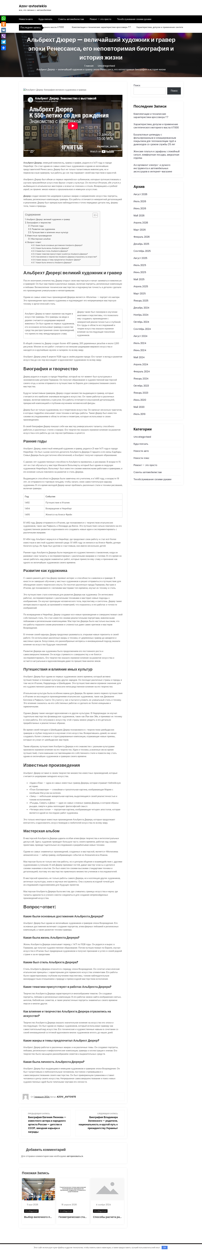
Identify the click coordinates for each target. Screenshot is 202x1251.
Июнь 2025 (140, 272)
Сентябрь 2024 (142, 329)
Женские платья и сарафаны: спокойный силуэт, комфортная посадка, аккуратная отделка (157, 155)
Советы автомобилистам (71, 19)
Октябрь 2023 (141, 385)
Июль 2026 (140, 201)
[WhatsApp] (4, 18)
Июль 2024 (140, 343)
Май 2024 (139, 357)
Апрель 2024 (141, 364)
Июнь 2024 (140, 350)
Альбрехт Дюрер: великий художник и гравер (48, 219)
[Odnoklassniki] (4, 24)
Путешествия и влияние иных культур (50, 232)
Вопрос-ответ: (34, 242)
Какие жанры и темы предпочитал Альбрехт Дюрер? (58, 259)
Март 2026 (140, 229)
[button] (93, 215)
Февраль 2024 (142, 371)
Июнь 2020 (140, 400)
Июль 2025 (140, 265)
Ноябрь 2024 (141, 315)
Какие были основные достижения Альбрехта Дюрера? (59, 245)
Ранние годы (37, 226)
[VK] (4, 30)
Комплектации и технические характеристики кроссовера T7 (86, 27)
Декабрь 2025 (141, 244)
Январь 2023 (141, 393)
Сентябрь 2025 (142, 251)
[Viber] (4, 36)
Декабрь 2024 (141, 307)
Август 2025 (140, 258)
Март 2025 (140, 293)
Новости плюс (141, 458)
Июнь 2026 (140, 208)
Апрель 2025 (141, 286)
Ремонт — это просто (100, 19)
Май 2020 (139, 407)
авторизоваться (75, 1156)
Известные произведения (39, 235)
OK (164, 1247)
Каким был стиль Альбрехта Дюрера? (52, 251)
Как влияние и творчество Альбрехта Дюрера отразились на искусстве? (66, 257)
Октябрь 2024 (141, 322)
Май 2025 (139, 279)
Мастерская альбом (41, 238)
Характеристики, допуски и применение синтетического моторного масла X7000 (156, 126)
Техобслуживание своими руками (134, 19)
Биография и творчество (39, 222)
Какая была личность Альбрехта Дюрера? (54, 262)
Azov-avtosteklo (33, 6)
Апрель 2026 (141, 222)
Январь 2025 (141, 300)
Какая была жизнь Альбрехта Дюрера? (52, 248)
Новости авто (26, 19)
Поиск (137, 85)
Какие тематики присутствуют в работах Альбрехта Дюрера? (62, 254)
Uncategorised (31, 1211)
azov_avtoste (66, 1096)
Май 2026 (139, 215)
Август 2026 (140, 194)
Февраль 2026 (142, 237)
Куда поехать (45, 19)
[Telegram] (4, 42)
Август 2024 (140, 336)
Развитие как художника (43, 229)
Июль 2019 (139, 414)
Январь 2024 (141, 378)
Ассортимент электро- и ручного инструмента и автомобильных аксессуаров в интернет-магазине (153, 168)
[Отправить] (4, 48)
